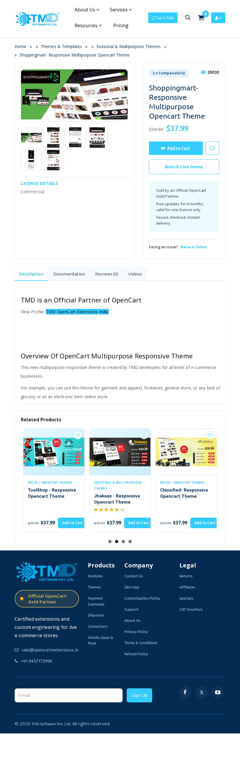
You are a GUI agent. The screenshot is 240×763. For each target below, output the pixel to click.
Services (119, 10)
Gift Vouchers (191, 609)
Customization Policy (142, 598)
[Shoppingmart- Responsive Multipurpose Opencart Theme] (31, 137)
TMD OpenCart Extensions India (77, 311)
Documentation (69, 273)
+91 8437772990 (36, 660)
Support (131, 609)
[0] (201, 17)
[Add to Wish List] (78, 435)
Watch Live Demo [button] (184, 167)
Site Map (131, 586)
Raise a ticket (194, 246)
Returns (186, 575)
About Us (85, 10)
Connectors (97, 626)
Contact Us (133, 575)
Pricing (120, 25)
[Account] (218, 17)
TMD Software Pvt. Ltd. (51, 723)
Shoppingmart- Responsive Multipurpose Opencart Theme (74, 55)
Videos (135, 273)
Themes (94, 586)
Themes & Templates (61, 46)
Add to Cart (178, 148)
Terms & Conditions (140, 642)
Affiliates (187, 586)
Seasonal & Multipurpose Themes (128, 46)
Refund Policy (136, 653)
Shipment (96, 615)
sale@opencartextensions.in (50, 649)
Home (22, 46)
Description (31, 273)
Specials (186, 598)
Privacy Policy (136, 631)
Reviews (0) (106, 273)
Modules (95, 575)
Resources (87, 25)
